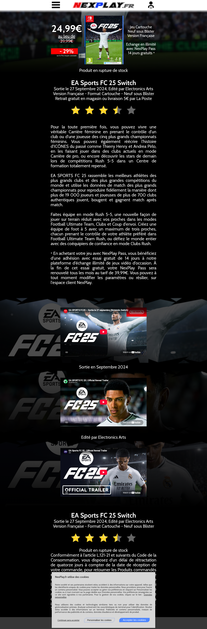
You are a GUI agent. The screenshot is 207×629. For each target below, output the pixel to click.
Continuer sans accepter (68, 620)
